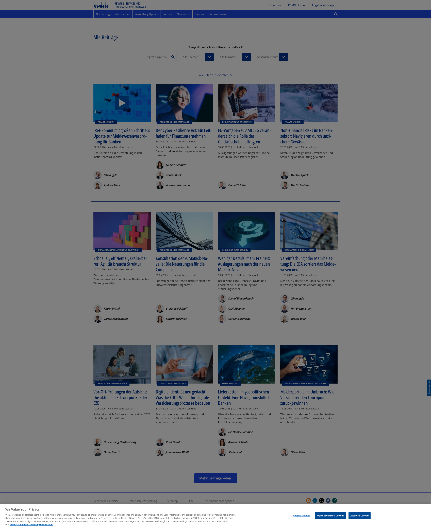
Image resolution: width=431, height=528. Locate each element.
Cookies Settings (301, 515)
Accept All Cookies (359, 515)
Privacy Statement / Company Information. (31, 524)
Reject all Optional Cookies (330, 515)
